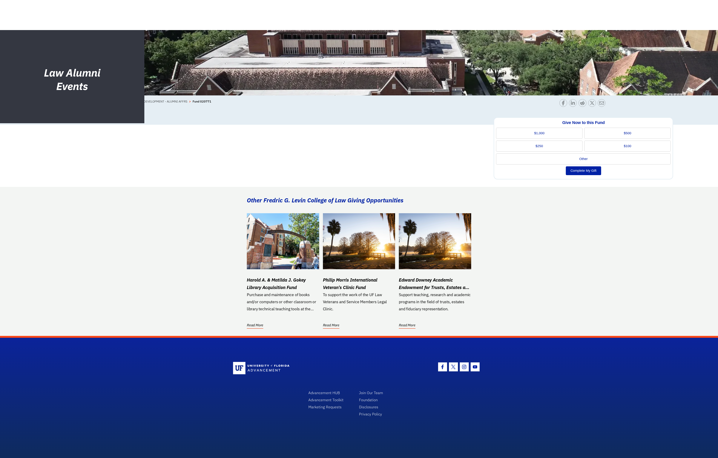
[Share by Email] (602, 104)
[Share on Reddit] (583, 104)
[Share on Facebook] (564, 104)
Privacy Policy (370, 414)
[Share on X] (593, 104)
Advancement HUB (324, 392)
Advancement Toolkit (325, 399)
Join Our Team (371, 392)
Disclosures (368, 406)
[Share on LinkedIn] (574, 104)
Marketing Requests (325, 406)
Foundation (368, 399)
